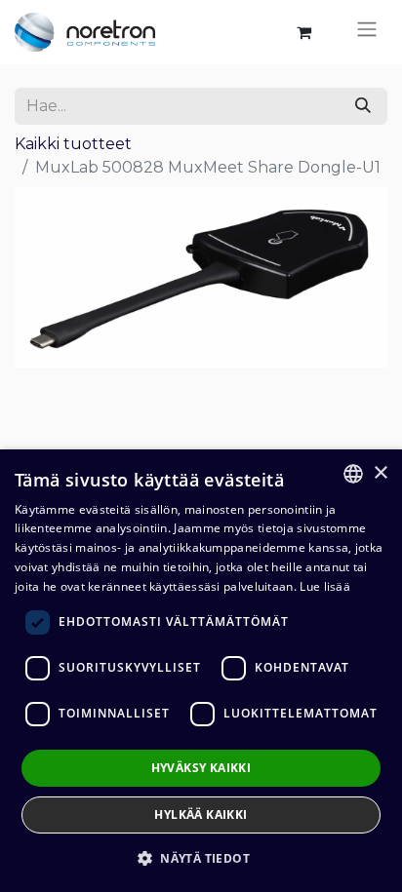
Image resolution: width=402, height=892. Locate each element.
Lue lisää (325, 586)
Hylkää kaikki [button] (200, 814)
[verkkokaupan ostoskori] (303, 32)
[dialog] (201, 670)
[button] (201, 858)
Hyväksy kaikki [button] (201, 767)
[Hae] (363, 106)
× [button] (380, 473)
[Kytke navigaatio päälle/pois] (366, 32)
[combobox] (353, 474)
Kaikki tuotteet (73, 144)
